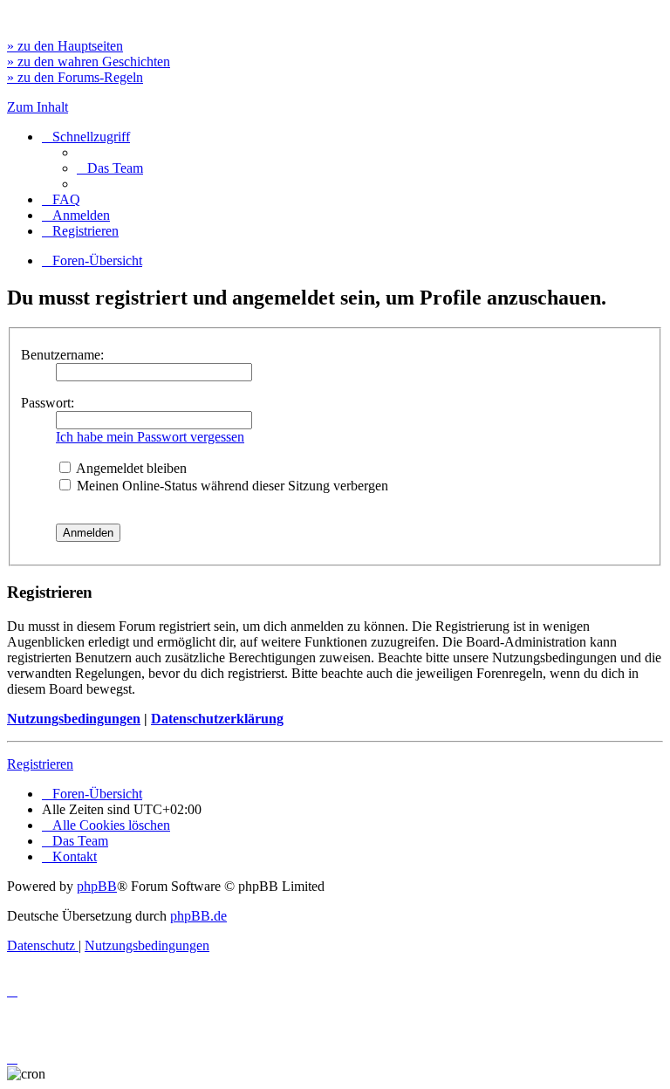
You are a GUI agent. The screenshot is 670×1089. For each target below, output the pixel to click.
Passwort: (47, 402)
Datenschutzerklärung (217, 718)
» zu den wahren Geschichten (88, 61)
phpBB (97, 886)
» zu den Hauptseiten (65, 45)
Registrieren (40, 764)
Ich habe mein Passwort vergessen (150, 436)
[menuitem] (110, 168)
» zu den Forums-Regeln (75, 77)
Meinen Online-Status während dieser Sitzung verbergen (230, 485)
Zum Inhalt (37, 106)
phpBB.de (198, 915)
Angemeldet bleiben (130, 468)
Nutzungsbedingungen (73, 718)
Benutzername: (62, 354)
